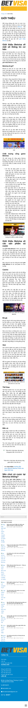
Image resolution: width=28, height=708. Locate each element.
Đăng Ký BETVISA (6, 669)
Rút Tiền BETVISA (6, 672)
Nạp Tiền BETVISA (6, 671)
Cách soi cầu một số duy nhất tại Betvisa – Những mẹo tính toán (16, 545)
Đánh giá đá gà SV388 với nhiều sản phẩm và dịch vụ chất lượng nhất (15, 525)
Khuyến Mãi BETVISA (7, 674)
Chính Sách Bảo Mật (6, 663)
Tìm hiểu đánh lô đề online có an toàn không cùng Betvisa (16, 591)
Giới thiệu (3, 659)
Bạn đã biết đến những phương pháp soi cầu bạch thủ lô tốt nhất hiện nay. (16, 603)
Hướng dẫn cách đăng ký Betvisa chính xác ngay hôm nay (14, 468)
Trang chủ (3, 13)
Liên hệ (3, 661)
